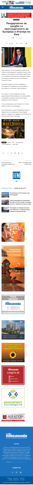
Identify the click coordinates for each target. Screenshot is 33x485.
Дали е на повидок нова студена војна (24, 163)
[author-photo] (16, 179)
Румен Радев (15, 144)
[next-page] (5, 215)
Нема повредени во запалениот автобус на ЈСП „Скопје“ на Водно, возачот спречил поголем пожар (20, 202)
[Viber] (22, 153)
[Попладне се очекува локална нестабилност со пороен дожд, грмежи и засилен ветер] (5, 209)
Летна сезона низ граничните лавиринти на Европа (8, 164)
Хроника (4, 204)
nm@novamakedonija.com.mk (19, 462)
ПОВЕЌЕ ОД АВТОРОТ (20, 188)
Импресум (9, 478)
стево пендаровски (6, 144)
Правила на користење (14, 479)
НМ (13, 37)
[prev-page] (2, 215)
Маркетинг (15, 478)
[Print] (18, 153)
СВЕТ (3, 196)
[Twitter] (11, 153)
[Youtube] (20, 472)
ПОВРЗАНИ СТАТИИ (7, 188)
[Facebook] (7, 153)
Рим (13, 142)
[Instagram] (16, 472)
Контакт (22, 479)
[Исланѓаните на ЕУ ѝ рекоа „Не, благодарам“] (5, 194)
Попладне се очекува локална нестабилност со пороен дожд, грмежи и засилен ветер (20, 209)
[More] (26, 43)
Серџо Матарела (19, 142)
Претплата (22, 478)
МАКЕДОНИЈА (16, 19)
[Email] (14, 153)
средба (9, 142)
